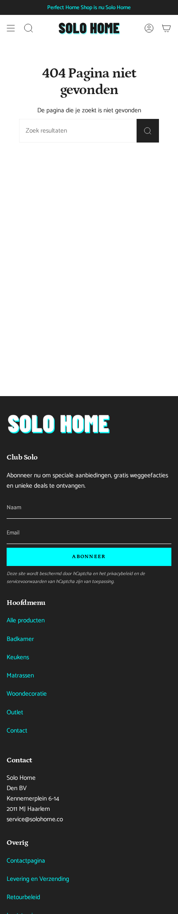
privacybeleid (119, 574)
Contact (17, 730)
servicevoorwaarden (26, 581)
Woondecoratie (27, 694)
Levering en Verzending (38, 879)
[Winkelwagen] (166, 28)
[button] (28, 28)
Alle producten (26, 620)
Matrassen (20, 675)
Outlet (15, 712)
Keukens (18, 657)
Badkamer (20, 639)
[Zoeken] (148, 131)
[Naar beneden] (58, 423)
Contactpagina (26, 861)
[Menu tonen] (10, 28)
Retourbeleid (23, 897)
